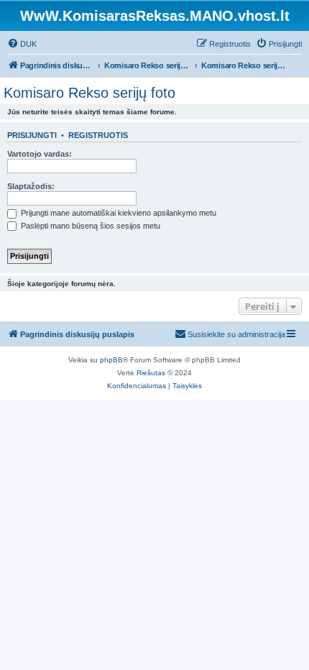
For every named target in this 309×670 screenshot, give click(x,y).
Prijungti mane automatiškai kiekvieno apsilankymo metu (117, 212)
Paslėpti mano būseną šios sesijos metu (89, 225)
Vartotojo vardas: (39, 154)
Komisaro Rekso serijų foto (89, 93)
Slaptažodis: (31, 186)
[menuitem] (22, 43)
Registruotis (98, 135)
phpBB (111, 360)
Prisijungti (32, 135)
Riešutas (151, 373)
